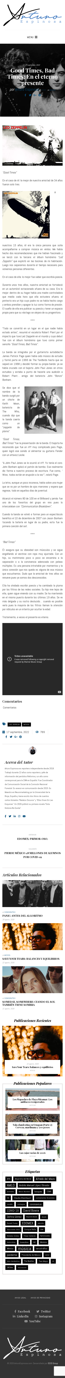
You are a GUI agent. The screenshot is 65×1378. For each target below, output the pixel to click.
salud (47, 1255)
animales (10, 1191)
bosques (38, 1191)
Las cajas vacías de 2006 (32, 1152)
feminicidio (45, 1235)
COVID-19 (13, 1211)
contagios (21, 1204)
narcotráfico (41, 1248)
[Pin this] (39, 95)
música (26, 724)
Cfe (8, 1198)
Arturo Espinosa (27, 89)
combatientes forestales (45, 1198)
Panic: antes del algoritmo (22, 915)
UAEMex (10, 1267)
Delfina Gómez (14, 1216)
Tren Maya (43, 1261)
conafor (10, 1204)
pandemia (12, 1255)
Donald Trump (12, 1223)
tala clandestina (13, 1261)
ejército (41, 1223)
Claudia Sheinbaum (22, 1197)
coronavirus (36, 1204)
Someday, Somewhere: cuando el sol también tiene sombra (28, 1003)
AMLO (11, 1185)
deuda (44, 1217)
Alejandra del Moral (23, 1179)
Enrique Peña (30, 1229)
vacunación (22, 1267)
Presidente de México (31, 1254)
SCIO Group (53, 1363)
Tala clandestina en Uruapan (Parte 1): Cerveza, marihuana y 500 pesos (33, 1126)
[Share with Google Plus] (34, 95)
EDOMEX (27, 1223)
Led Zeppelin (14, 724)
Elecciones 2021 (13, 1229)
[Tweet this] (30, 95)
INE (34, 1242)
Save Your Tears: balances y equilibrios (30, 958)
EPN (41, 1229)
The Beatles (29, 1261)
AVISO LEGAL (20, 1298)
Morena (43, 1242)
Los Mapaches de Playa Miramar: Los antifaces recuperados (32, 1100)
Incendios (24, 1242)
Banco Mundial (24, 1191)
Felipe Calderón (30, 1236)
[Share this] (25, 95)
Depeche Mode (31, 1217)
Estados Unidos (13, 1236)
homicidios (11, 1242)
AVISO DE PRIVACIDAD (40, 1298)
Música (52, 90)
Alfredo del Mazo (45, 1179)
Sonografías (9, 912)
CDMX (49, 1191)
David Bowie (31, 1210)
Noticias (33, 1105)
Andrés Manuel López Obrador (34, 1185)
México (10, 1248)
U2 (53, 1261)
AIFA (8, 1179)
